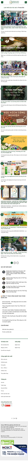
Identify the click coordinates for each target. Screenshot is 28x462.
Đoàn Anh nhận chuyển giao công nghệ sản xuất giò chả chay (14, 316)
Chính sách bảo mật (5, 393)
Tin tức (2, 390)
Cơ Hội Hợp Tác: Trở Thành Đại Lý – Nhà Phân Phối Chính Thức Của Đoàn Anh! (14, 228)
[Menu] (2, 2)
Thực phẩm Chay (4, 373)
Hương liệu (3, 365)
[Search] (26, 2)
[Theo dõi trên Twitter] (14, 418)
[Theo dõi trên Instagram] (13, 418)
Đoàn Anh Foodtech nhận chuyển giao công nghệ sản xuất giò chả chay (13, 77)
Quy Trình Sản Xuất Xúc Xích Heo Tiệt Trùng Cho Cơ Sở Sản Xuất (13, 127)
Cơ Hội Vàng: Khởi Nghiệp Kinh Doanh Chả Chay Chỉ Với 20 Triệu (13, 177)
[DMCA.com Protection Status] (7, 442)
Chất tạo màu (4, 370)
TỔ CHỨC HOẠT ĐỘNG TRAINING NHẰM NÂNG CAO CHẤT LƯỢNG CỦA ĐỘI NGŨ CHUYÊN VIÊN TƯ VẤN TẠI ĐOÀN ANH (14, 312)
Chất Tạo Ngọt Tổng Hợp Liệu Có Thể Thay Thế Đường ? (14, 52)
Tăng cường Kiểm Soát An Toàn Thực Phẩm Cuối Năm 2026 (13, 306)
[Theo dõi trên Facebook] (11, 418)
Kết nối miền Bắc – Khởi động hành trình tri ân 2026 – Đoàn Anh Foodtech (14, 302)
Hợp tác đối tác (4, 388)
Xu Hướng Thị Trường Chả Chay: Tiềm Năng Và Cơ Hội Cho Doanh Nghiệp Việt (13, 152)
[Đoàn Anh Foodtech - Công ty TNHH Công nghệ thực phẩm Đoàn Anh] (14, 2)
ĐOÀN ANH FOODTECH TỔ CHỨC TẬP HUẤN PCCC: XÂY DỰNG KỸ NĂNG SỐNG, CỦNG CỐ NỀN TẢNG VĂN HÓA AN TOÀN (14, 27)
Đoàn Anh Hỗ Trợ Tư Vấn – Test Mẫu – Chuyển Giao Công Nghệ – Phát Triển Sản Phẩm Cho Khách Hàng (14, 253)
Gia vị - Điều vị (4, 367)
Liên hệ (2, 382)
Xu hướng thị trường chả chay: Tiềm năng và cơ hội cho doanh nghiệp (14, 321)
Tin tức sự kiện (5, 332)
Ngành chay (17, 347)
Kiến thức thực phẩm (7, 329)
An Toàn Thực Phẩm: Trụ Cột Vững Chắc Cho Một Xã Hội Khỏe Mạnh (13, 102)
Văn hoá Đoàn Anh (5, 344)
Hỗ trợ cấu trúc (4, 359)
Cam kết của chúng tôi (5, 350)
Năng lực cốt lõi (4, 347)
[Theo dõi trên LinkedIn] (16, 418)
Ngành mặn (17, 344)
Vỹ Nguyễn (20, 7)
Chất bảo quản (4, 362)
